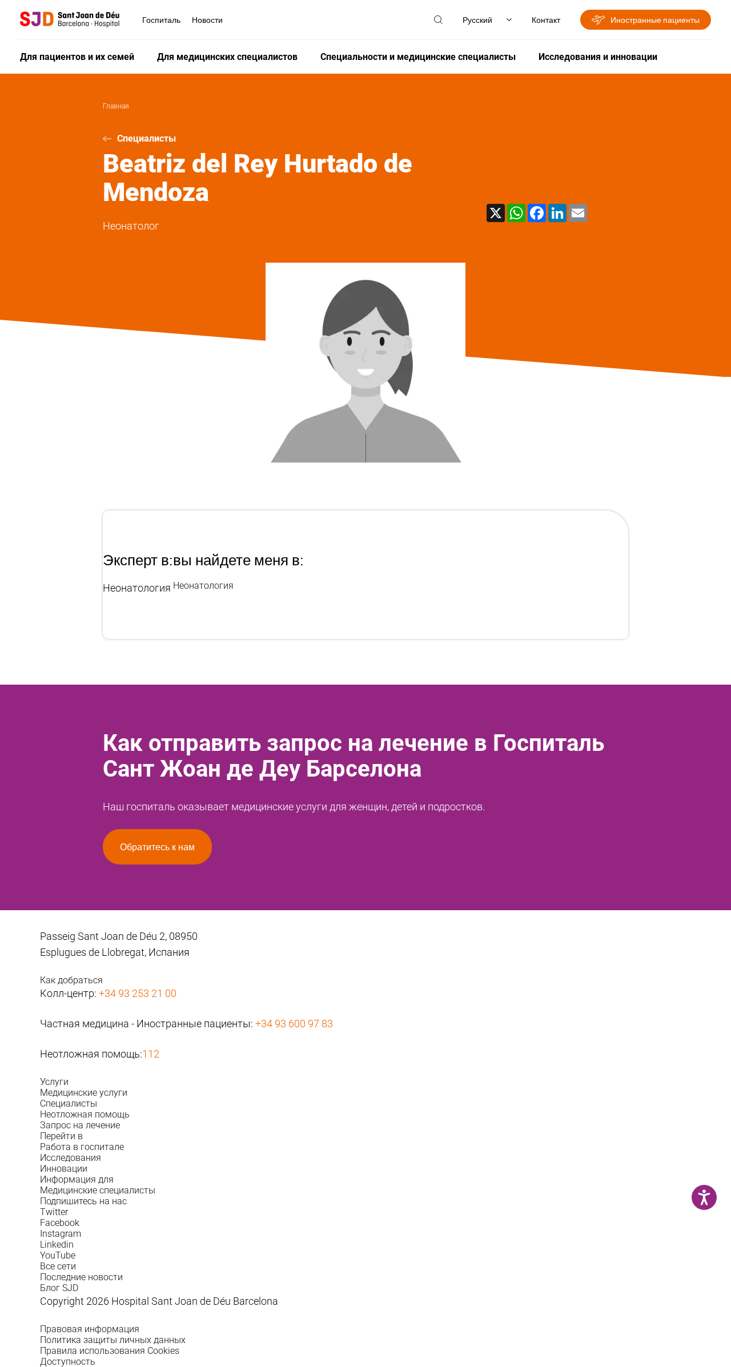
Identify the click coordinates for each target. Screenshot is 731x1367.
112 (150, 1054)
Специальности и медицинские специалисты (418, 56)
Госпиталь (161, 19)
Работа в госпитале (82, 1146)
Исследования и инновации (598, 56)
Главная (116, 106)
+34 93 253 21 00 (137, 993)
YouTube (57, 1255)
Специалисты (146, 138)
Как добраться (71, 980)
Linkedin (57, 1244)
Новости (207, 19)
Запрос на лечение (80, 1125)
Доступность (67, 1361)
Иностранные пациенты (655, 19)
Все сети (58, 1266)
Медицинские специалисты (97, 1190)
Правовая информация (89, 1329)
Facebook (59, 1222)
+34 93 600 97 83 (294, 1024)
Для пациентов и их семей (77, 56)
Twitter (54, 1212)
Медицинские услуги (83, 1092)
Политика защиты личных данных (113, 1339)
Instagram (60, 1233)
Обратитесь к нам (157, 847)
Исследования (70, 1157)
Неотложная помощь (85, 1114)
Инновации (63, 1168)
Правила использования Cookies (109, 1350)
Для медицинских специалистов (227, 56)
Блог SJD (59, 1287)
